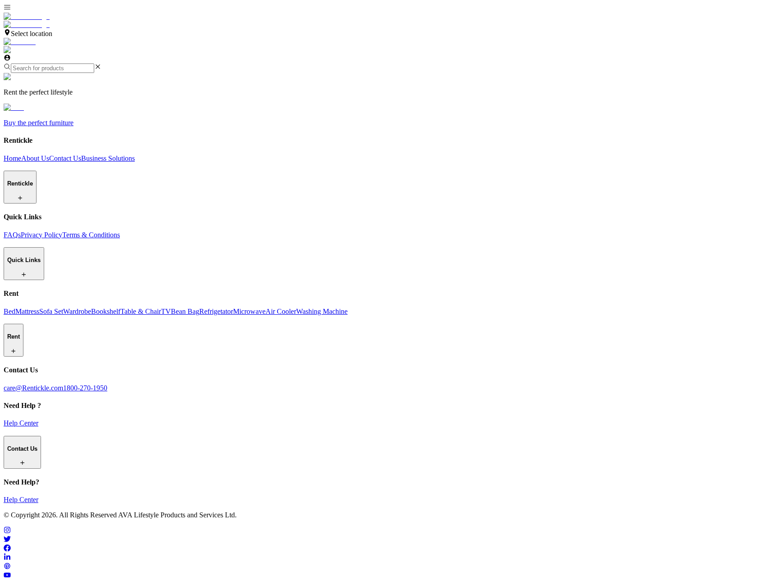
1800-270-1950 (85, 388)
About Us (35, 158)
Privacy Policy (41, 235)
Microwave (249, 311)
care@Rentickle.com (33, 388)
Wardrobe (77, 311)
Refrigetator (216, 311)
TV (166, 311)
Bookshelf (105, 311)
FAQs (12, 235)
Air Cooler (281, 311)
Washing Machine (322, 311)
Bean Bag (185, 311)
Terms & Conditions (91, 235)
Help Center (21, 423)
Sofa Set (51, 311)
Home (12, 158)
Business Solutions (108, 158)
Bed (9, 311)
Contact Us (65, 158)
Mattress (27, 311)
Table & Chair (140, 311)
